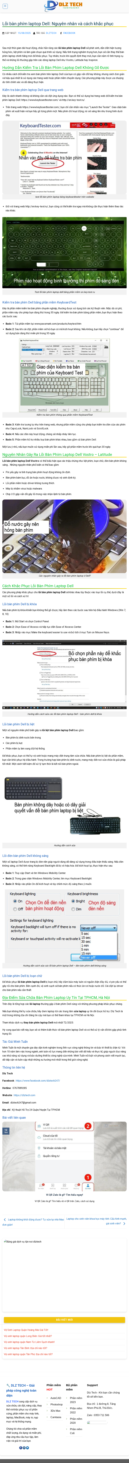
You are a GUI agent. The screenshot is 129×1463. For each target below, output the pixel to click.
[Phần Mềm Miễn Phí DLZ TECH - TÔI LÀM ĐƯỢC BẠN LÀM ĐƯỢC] (64, 6)
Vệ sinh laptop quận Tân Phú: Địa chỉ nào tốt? (28, 1354)
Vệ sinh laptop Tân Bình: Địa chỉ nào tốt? (25, 1348)
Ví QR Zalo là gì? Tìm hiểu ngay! (64, 1194)
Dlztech (51, 33)
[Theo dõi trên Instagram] (24, 1448)
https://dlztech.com (24, 1095)
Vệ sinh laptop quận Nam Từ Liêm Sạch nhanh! (29, 1342)
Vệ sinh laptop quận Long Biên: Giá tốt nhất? (28, 1336)
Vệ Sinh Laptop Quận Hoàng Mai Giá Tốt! (26, 1329)
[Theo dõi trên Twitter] (27, 1448)
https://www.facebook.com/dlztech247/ (38, 1080)
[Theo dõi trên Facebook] (20, 1448)
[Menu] (5, 6)
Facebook (69, 33)
